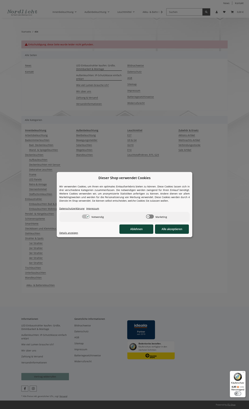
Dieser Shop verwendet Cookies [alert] (124, 178)
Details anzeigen (68, 232)
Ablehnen (136, 229)
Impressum (92, 208)
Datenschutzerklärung (72, 208)
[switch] (86, 216)
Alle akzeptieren (172, 229)
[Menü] (244, 373)
